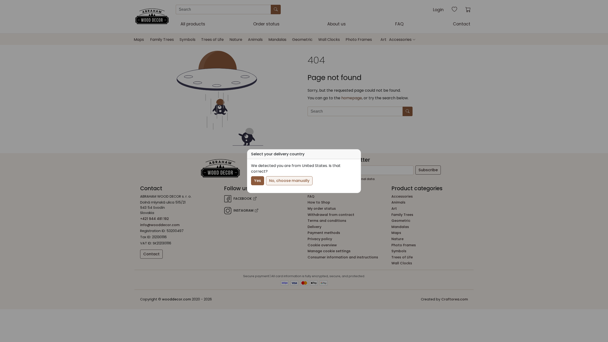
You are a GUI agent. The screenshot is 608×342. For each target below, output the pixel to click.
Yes (257, 180)
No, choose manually (289, 180)
